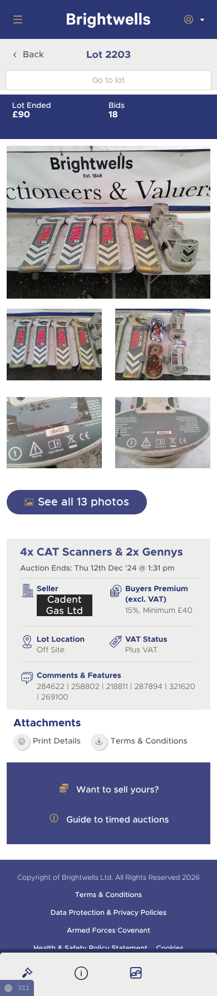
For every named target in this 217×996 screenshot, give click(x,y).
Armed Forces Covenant (108, 930)
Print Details (57, 741)
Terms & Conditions (149, 741)
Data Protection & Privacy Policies (109, 912)
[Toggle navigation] (15, 19)
